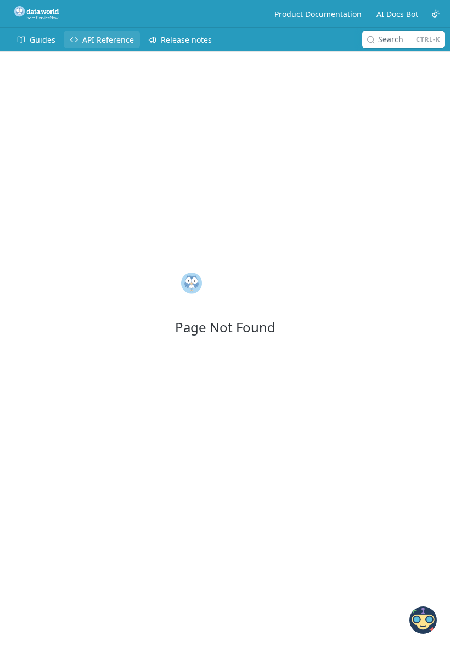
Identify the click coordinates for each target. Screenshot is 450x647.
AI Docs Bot (397, 14)
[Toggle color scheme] (436, 13)
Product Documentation (318, 14)
